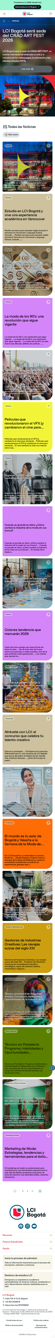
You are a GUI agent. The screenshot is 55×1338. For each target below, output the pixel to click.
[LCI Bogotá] (27, 13)
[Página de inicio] (27, 1219)
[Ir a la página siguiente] (40, 1191)
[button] (27, 167)
